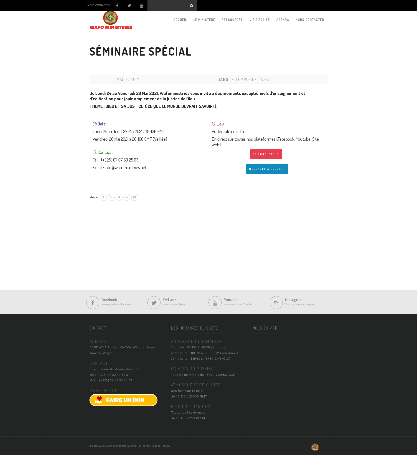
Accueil (180, 19)
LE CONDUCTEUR (266, 154)
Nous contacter (310, 19)
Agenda (282, 19)
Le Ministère (204, 19)
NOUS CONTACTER (99, 5)
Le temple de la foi (250, 79)
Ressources (232, 19)
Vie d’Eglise (260, 19)
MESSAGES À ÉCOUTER (267, 168)
